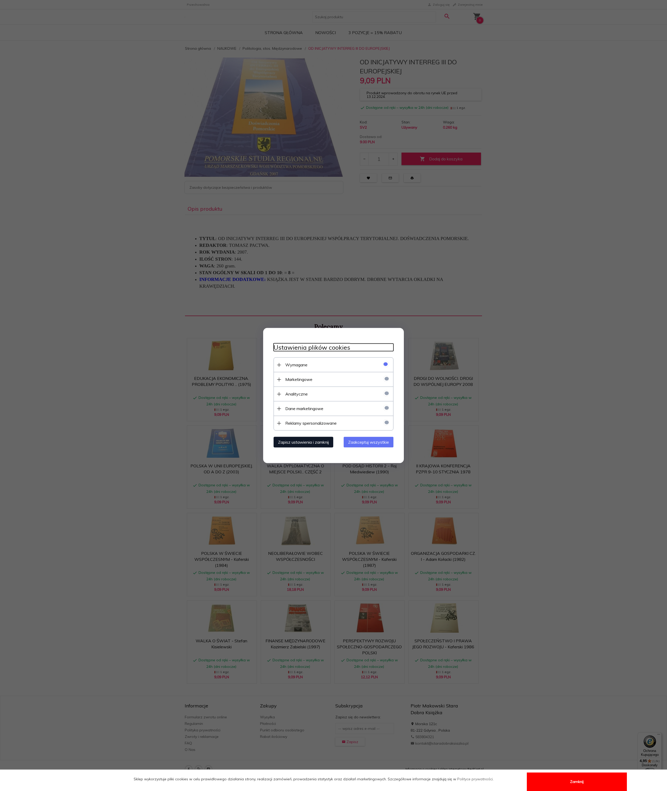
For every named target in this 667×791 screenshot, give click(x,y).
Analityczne (296, 394)
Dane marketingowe (304, 408)
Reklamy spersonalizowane (311, 423)
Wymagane (296, 364)
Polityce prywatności (475, 779)
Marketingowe (298, 379)
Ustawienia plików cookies (312, 347)
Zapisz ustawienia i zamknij (303, 442)
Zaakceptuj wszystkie (368, 442)
